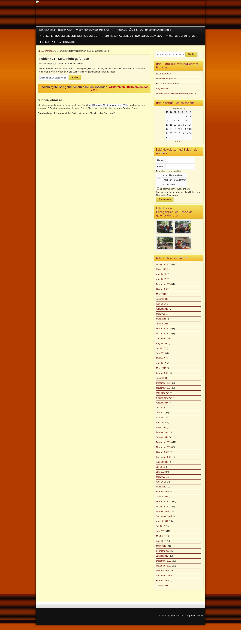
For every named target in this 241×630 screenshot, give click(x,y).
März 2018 (161, 294)
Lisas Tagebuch (163, 74)
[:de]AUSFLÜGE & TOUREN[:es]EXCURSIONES (144, 29)
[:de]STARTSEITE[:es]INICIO (55, 29)
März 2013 (161, 487)
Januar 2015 (162, 378)
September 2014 (164, 398)
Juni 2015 (161, 353)
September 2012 (164, 516)
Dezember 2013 (164, 442)
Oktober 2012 (162, 511)
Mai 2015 (160, 358)
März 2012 (161, 546)
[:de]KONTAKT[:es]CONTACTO (57, 42)
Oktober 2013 (162, 452)
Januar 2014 (162, 437)
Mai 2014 (160, 417)
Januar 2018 (162, 299)
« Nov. (178, 141)
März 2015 (161, 368)
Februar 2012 (162, 551)
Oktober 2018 (162, 289)
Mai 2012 (160, 536)
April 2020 (161, 279)
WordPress (175, 615)
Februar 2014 (162, 432)
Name (160, 160)
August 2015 (162, 343)
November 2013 (164, 447)
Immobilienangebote (166, 78)
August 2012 (162, 521)
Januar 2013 (162, 496)
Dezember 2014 (164, 383)
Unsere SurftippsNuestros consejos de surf (176, 93)
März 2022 (161, 269)
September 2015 (164, 338)
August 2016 (162, 309)
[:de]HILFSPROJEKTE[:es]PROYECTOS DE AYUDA (133, 35)
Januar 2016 (162, 323)
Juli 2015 (160, 348)
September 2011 (164, 575)
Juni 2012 (161, 531)
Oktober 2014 (162, 393)
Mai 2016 (160, 314)
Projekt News (162, 88)
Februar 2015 (162, 373)
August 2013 (162, 462)
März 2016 (161, 319)
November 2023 (164, 264)
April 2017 (161, 304)
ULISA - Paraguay (46, 51)
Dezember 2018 (164, 284)
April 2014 (161, 422)
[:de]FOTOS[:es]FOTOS (181, 35)
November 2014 (164, 388)
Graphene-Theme (194, 615)
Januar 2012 (162, 556)
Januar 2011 (162, 585)
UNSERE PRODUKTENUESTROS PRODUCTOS (70, 35)
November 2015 (164, 333)
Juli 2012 (160, 526)
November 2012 (164, 506)
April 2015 (161, 363)
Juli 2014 (160, 407)
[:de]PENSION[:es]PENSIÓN (94, 29)
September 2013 (164, 457)
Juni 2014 (161, 412)
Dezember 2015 (164, 328)
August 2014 (162, 403)
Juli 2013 (160, 467)
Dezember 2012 (164, 501)
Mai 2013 (160, 477)
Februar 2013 (162, 491)
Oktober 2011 (162, 570)
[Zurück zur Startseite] (120, 13)
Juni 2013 (161, 472)
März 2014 (161, 427)
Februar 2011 (162, 580)
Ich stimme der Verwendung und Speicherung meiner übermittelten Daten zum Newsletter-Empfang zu (178, 192)
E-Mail (160, 166)
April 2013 (161, 482)
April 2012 (161, 541)
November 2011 (163, 566)
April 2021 (161, 274)
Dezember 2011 (163, 561)
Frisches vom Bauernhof (167, 83)
